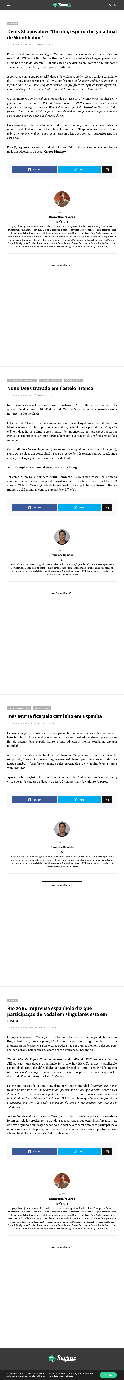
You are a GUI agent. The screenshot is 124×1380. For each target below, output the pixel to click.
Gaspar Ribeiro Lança (62, 216)
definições (69, 1376)
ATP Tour (13, 24)
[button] (8, 5)
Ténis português (73, 380)
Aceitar (108, 1374)
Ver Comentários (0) (62, 265)
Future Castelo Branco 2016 (22, 380)
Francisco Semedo (62, 555)
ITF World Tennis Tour (50, 380)
